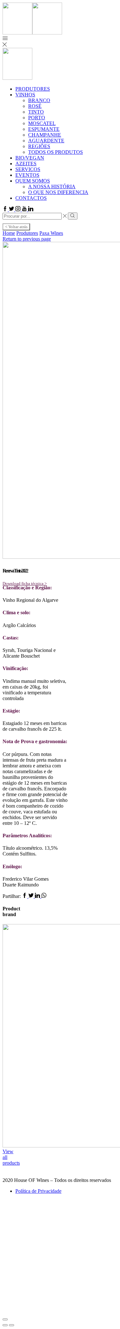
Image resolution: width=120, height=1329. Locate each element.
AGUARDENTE (46, 140)
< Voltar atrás (16, 226)
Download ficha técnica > (25, 583)
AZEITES (25, 163)
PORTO (36, 117)
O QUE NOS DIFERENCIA (58, 192)
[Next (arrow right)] (11, 1325)
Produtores (27, 233)
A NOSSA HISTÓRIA (52, 186)
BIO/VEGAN (29, 158)
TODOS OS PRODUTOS (55, 152)
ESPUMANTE (44, 129)
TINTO (36, 112)
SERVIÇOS (27, 169)
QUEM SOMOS (32, 180)
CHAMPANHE (44, 135)
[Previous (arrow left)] (5, 1325)
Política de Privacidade (38, 1191)
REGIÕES (39, 146)
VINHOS (25, 94)
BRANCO (39, 100)
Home (9, 233)
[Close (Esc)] (5, 1319)
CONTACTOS (31, 198)
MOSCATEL (42, 123)
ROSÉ (35, 106)
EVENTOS (27, 175)
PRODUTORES (32, 89)
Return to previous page (27, 239)
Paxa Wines (51, 233)
